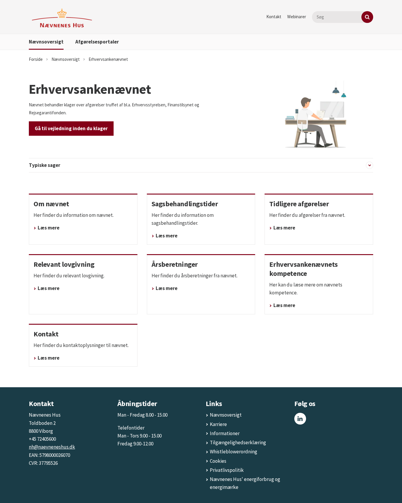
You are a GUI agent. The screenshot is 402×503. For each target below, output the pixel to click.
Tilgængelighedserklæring (238, 442)
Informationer (225, 433)
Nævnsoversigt (46, 41)
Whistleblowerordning (233, 451)
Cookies (218, 461)
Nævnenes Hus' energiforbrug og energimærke (245, 483)
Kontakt (273, 16)
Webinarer (296, 16)
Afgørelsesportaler (97, 41)
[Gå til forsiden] (62, 18)
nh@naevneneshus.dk (52, 447)
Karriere (218, 424)
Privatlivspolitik (227, 470)
